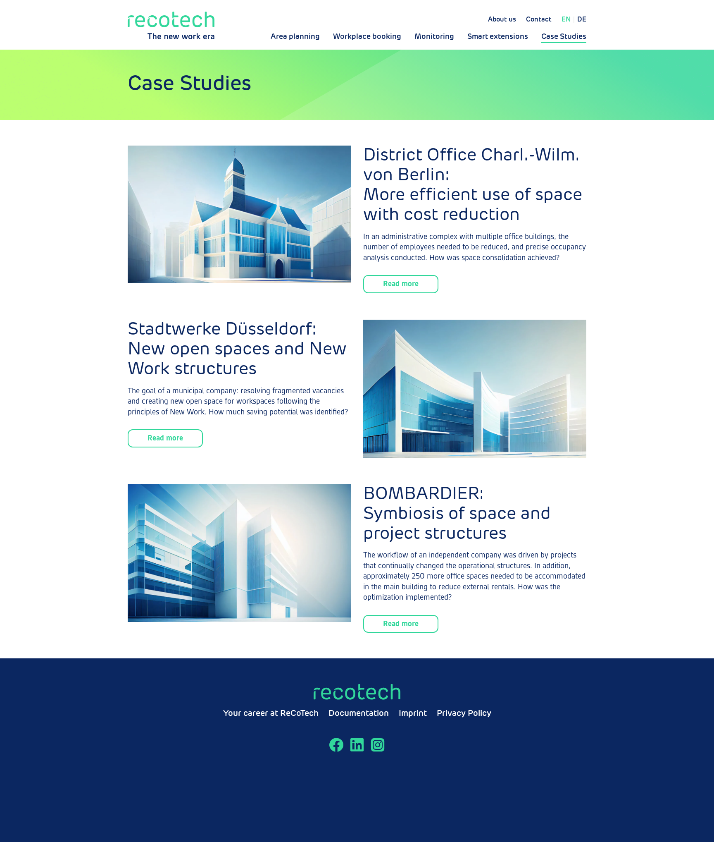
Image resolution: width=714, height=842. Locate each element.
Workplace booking (367, 37)
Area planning (295, 37)
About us (502, 20)
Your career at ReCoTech (271, 714)
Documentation (358, 714)
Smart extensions (497, 37)
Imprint (413, 714)
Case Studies (563, 37)
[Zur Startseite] (171, 25)
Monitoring (434, 37)
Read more (401, 284)
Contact (539, 20)
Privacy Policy (464, 714)
